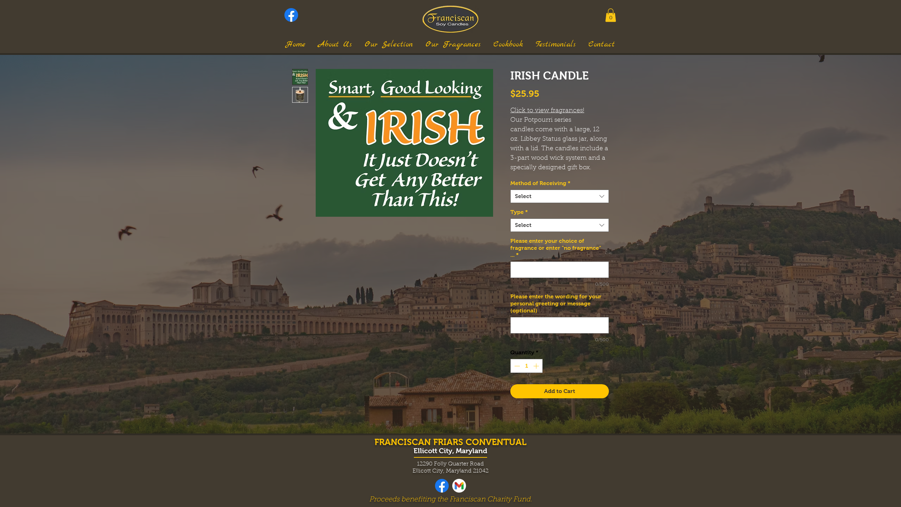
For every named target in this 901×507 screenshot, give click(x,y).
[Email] (459, 486)
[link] (610, 15)
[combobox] (559, 196)
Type (519, 212)
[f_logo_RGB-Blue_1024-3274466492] (291, 15)
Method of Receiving (540, 183)
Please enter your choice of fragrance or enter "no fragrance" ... (555, 248)
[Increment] (537, 366)
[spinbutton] (526, 366)
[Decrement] (516, 366)
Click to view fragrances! (547, 111)
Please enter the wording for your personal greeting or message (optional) (555, 303)
